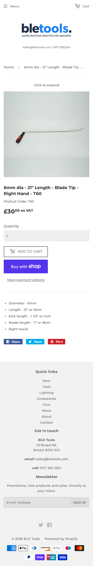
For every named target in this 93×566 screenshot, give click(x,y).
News (46, 410)
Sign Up (79, 502)
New (46, 381)
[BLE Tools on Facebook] (49, 526)
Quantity (11, 226)
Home (9, 67)
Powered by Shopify (61, 539)
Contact (46, 422)
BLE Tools (32, 539)
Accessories (46, 399)
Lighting (46, 393)
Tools (46, 387)
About (46, 416)
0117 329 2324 (50, 468)
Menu (14, 6)
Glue (46, 404)
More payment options (26, 280)
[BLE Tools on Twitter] (40, 526)
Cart (85, 6)
